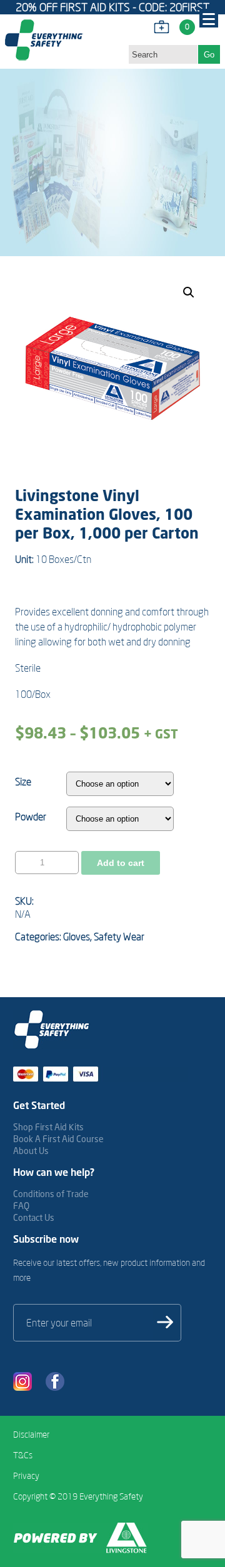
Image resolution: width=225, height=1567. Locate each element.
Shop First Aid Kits (48, 1127)
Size (23, 781)
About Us (31, 1150)
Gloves (76, 936)
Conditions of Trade (51, 1193)
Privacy (26, 1475)
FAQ (21, 1205)
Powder (30, 816)
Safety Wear (119, 936)
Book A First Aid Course (58, 1138)
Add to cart (120, 863)
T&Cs (22, 1455)
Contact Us (33, 1217)
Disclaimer (31, 1434)
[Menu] (208, 18)
